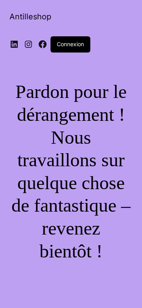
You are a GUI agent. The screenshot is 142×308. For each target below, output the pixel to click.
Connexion (70, 44)
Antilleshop (30, 16)
